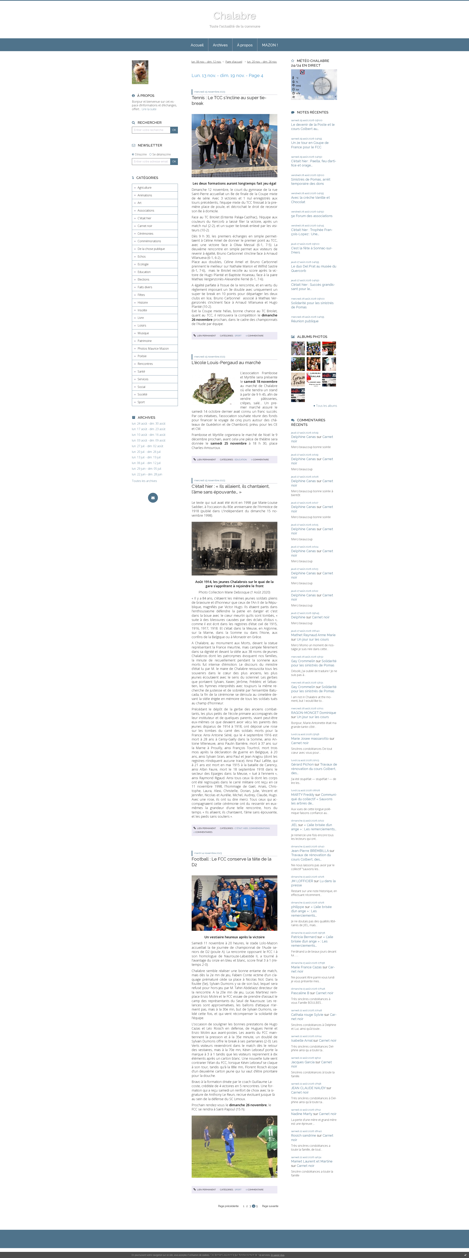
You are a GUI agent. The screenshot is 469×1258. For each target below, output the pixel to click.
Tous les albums (326, 406)
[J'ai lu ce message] (465, 1254)
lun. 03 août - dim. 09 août (148, 440)
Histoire (143, 302)
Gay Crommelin (303, 661)
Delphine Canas (303, 437)
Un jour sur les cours (313, 639)
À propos (245, 45)
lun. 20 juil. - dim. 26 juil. (146, 452)
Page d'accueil (234, 61)
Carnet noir (145, 226)
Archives (220, 45)
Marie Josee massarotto (310, 738)
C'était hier (144, 218)
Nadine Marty (301, 1114)
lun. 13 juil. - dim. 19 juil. (146, 457)
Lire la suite (149, 109)
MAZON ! (270, 45)
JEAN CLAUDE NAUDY (308, 1088)
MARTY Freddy (302, 795)
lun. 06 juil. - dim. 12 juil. (146, 463)
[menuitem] (197, 44)
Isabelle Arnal (301, 1040)
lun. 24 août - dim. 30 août (148, 424)
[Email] (153, 498)
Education (144, 272)
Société (142, 394)
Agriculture (145, 188)
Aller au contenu (12, 3)
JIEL (294, 825)
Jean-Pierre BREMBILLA (310, 851)
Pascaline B (300, 993)
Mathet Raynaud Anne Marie (313, 635)
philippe (297, 907)
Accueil (197, 45)
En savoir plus (277, 1255)
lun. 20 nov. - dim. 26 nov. (262, 61)
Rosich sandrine (303, 1135)
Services (143, 379)
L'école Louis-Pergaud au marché (226, 362)
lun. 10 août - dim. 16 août (148, 435)
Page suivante (270, 1206)
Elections (143, 279)
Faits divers (145, 287)
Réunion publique (305, 321)
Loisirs (142, 325)
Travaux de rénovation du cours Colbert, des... (314, 768)
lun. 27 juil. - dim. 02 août (147, 446)
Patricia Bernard (303, 937)
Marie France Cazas (306, 967)
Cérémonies (145, 234)
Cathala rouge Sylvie (307, 1015)
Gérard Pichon (302, 764)
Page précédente (228, 1206)
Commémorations (149, 241)
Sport (141, 402)
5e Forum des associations (312, 216)
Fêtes (141, 295)
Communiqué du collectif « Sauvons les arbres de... (314, 799)
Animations (145, 195)
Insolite (142, 310)
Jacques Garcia (303, 1062)
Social (141, 387)
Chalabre (234, 15)
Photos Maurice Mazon (153, 348)
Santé (141, 371)
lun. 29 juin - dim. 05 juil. (147, 469)
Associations (146, 210)
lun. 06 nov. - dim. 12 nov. (206, 61)
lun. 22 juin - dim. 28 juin (147, 474)
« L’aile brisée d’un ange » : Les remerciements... (311, 911)
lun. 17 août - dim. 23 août (148, 429)
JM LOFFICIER (302, 881)
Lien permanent (206, 335)
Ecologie (143, 264)
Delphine (298, 617)
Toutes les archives (144, 481)
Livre (141, 318)
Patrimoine (145, 341)
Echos (142, 256)
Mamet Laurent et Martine (312, 1161)
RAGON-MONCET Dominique (313, 713)
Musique (143, 333)
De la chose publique (151, 249)
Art (139, 203)
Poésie (142, 356)
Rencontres (145, 364)
